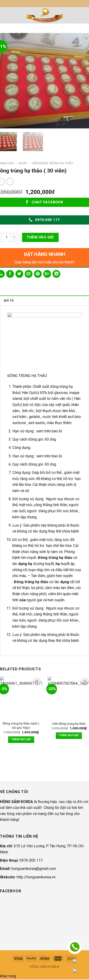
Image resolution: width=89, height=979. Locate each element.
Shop (23, 163)
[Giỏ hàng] (81, 15)
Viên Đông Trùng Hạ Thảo (52, 163)
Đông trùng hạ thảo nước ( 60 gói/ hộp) (21, 725)
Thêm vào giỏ (40, 237)
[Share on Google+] (47, 274)
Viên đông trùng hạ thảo (69, 723)
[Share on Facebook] (10, 274)
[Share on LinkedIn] (56, 274)
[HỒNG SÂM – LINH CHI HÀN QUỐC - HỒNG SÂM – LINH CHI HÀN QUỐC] (44, 15)
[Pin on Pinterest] (38, 274)
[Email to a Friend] (29, 274)
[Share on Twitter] (19, 274)
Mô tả (9, 300)
